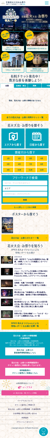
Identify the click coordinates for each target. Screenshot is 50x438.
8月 (41, 164)
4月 (41, 158)
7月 (30, 164)
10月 (19, 170)
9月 (8, 170)
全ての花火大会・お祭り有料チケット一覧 (25, 117)
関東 (34, 86)
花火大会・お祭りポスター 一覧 (25, 238)
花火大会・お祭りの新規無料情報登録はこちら (25, 351)
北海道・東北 (21, 86)
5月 (8, 164)
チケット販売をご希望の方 (25, 405)
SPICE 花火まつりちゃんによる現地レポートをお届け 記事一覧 (25, 324)
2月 (19, 158)
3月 (30, 158)
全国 (7, 86)
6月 (19, 164)
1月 (8, 158)
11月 (30, 170)
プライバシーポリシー (25, 422)
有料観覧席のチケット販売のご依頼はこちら (25, 371)
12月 (42, 170)
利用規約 (25, 418)
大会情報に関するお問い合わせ (25, 413)
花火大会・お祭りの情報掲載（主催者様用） (25, 409)
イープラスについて (25, 401)
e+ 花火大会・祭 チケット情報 (25, 393)
